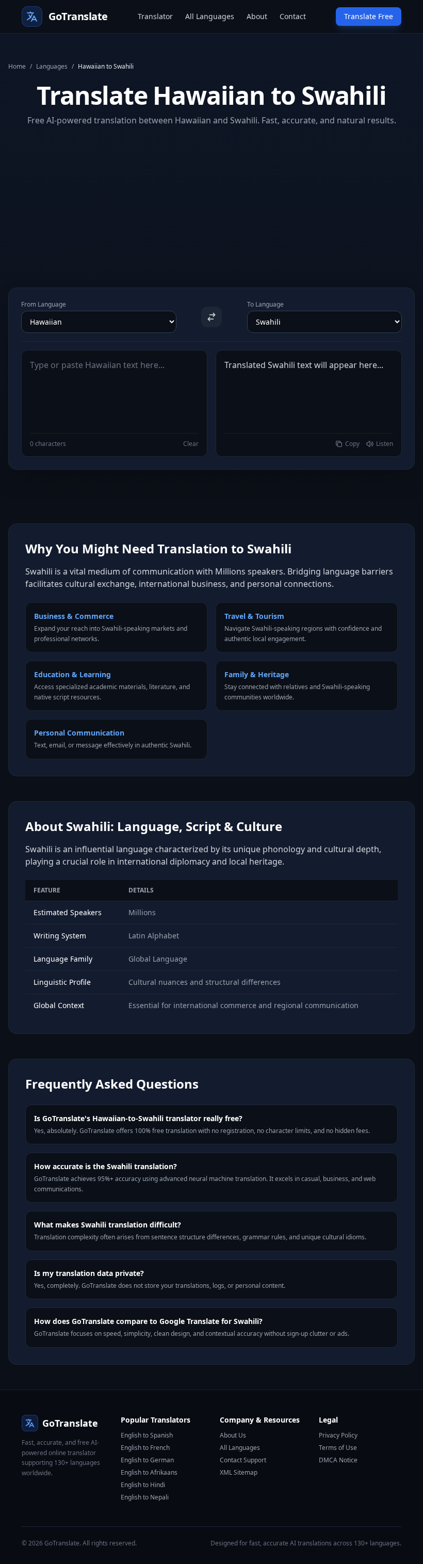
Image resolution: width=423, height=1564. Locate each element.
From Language (43, 304)
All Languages (209, 16)
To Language (265, 304)
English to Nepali (145, 1497)
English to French (145, 1447)
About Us (233, 1435)
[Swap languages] (211, 317)
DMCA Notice (338, 1460)
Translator (155, 16)
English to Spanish (147, 1435)
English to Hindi (143, 1484)
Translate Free (368, 16)
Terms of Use (338, 1447)
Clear (191, 444)
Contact (293, 16)
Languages (52, 66)
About (257, 16)
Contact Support (243, 1460)
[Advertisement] (211, 198)
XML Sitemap (238, 1472)
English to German (147, 1460)
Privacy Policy (338, 1435)
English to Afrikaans (149, 1472)
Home (17, 66)
